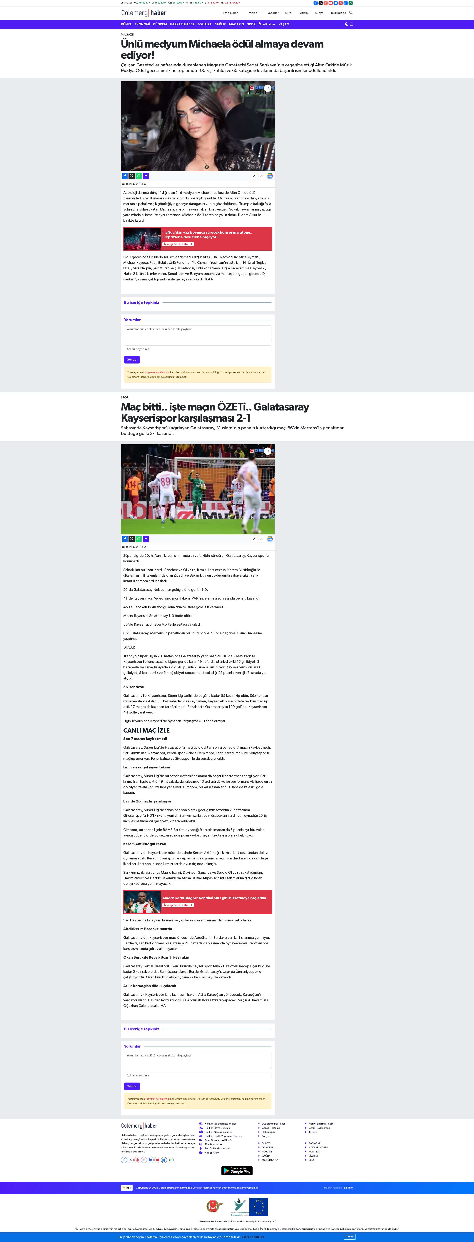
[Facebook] (124, 1160)
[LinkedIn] (151, 1160)
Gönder (132, 359)
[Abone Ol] (270, 175)
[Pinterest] (137, 1160)
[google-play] (237, 1170)
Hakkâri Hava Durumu (217, 1128)
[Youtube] (157, 1160)
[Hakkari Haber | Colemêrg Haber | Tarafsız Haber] (144, 13)
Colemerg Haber (290, 1229)
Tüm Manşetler (214, 1144)
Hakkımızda (338, 13)
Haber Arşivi (212, 1152)
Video (253, 13)
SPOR (251, 24)
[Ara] (351, 13)
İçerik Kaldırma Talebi (321, 1123)
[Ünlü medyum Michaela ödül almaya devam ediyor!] (198, 126)
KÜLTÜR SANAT (271, 1160)
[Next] (164, 1160)
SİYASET (313, 1156)
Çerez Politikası (271, 1128)
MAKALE (267, 1151)
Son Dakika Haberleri (217, 1148)
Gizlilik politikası (253, 1237)
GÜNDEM (160, 24)
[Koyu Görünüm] (346, 24)
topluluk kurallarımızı (157, 372)
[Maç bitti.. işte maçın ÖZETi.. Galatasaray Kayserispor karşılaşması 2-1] (198, 489)
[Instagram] (144, 1160)
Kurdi (288, 13)
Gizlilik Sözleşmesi (320, 1128)
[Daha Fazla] (146, 176)
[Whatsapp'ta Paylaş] (139, 176)
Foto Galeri (230, 13)
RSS (128, 1187)
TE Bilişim (347, 1187)
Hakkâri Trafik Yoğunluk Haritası (223, 1136)
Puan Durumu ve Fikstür (218, 1140)
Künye (319, 13)
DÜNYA (126, 24)
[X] (131, 1160)
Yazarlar (273, 13)
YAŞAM (284, 24)
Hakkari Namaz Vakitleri (219, 1132)
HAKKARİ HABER (182, 24)
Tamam (349, 1237)
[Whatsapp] (171, 1160)
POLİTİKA (204, 24)
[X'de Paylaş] (131, 176)
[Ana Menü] (351, 24)
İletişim (304, 13)
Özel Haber (267, 24)
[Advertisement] (104, 87)
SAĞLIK (220, 24)
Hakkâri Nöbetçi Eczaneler (220, 1123)
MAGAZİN (236, 24)
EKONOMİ (142, 24)
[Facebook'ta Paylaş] (125, 176)
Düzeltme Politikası (273, 1123)
